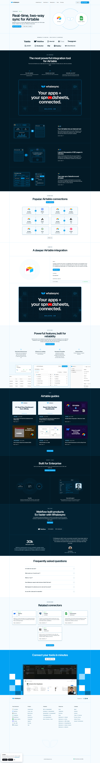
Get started (85, 2)
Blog (60, 715)
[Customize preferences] (14, 760)
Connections (30, 709)
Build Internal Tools (48, 719)
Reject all (10, 759)
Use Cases (15, 416)
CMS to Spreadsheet (47, 709)
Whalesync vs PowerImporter (65, 723)
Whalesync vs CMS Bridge (64, 721)
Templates (61, 711)
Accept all (5, 759)
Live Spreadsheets (47, 717)
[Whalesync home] (15, 2)
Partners (60, 713)
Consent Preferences (78, 721)
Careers (75, 711)
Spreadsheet (15, 11)
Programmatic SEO (47, 715)
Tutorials (66, 416)
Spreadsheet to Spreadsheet (49, 713)
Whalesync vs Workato (63, 727)
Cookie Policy (77, 719)
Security (29, 715)
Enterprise (30, 717)
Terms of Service (78, 715)
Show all (50, 237)
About (75, 709)
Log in (78, 2)
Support (29, 721)
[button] (39, 2)
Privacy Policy (77, 717)
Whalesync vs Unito (63, 719)
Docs (58, 2)
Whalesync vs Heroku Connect (65, 725)
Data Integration (16, 440)
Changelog (30, 719)
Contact (75, 713)
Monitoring (30, 713)
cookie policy (17, 757)
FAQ (28, 725)
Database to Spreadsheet (48, 711)
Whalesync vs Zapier (63, 717)
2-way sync (30, 711)
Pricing (61, 2)
